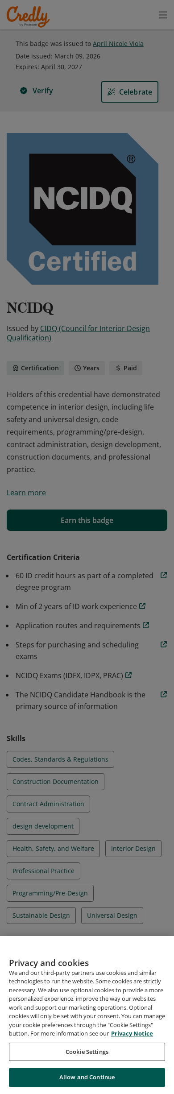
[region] (87, 1015)
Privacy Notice (132, 1033)
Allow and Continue (87, 1077)
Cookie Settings (87, 1052)
